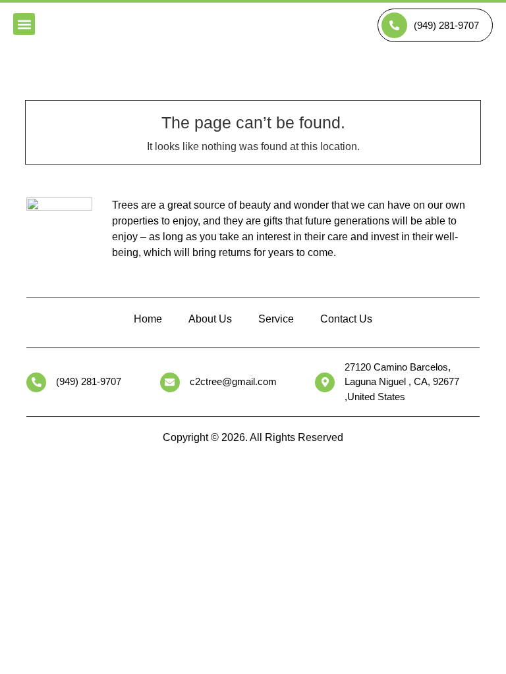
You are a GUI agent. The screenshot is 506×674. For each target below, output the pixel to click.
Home (148, 318)
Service (276, 318)
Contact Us (346, 318)
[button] (24, 24)
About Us (210, 318)
